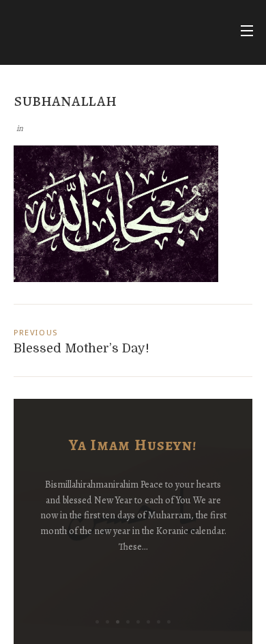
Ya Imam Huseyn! (133, 445)
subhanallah (65, 100)
